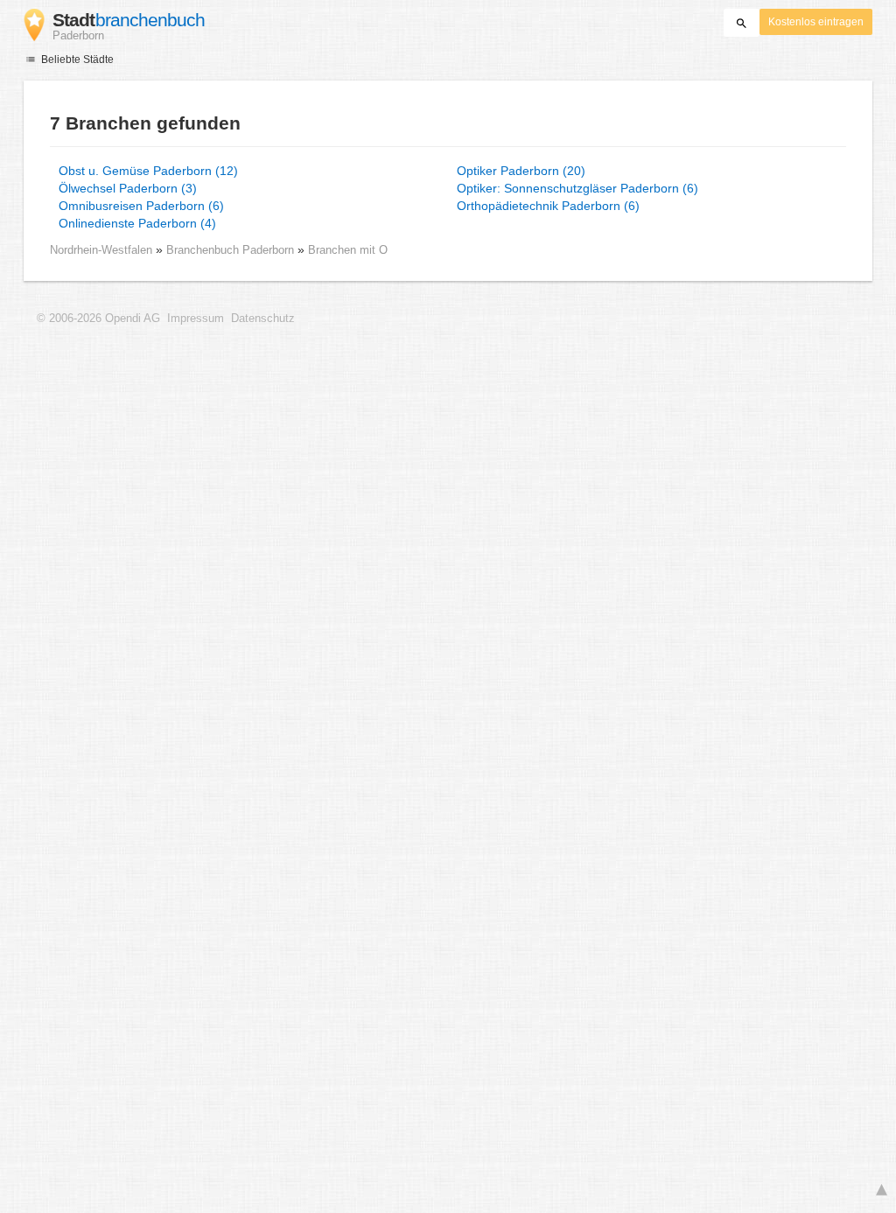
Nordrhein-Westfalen (101, 249)
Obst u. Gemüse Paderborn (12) (148, 171)
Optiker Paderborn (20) (521, 171)
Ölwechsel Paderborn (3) (128, 188)
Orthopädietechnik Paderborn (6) (548, 206)
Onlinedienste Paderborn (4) (137, 223)
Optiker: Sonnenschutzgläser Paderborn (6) (577, 188)
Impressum (195, 318)
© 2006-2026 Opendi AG (98, 318)
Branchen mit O (348, 249)
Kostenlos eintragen (816, 22)
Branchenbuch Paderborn (232, 249)
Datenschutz (263, 318)
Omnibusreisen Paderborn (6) (141, 206)
